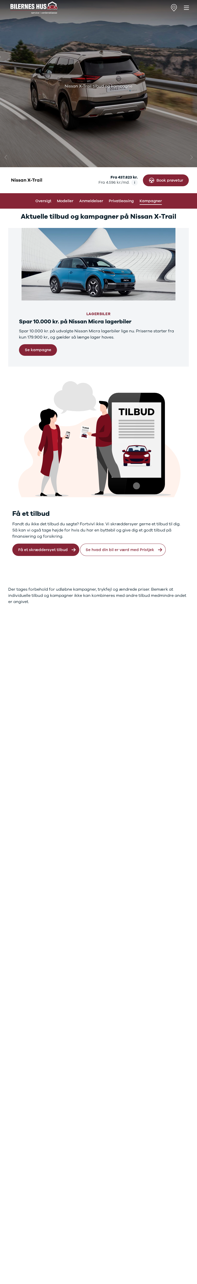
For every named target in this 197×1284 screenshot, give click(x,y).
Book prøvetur (169, 180)
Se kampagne (38, 349)
